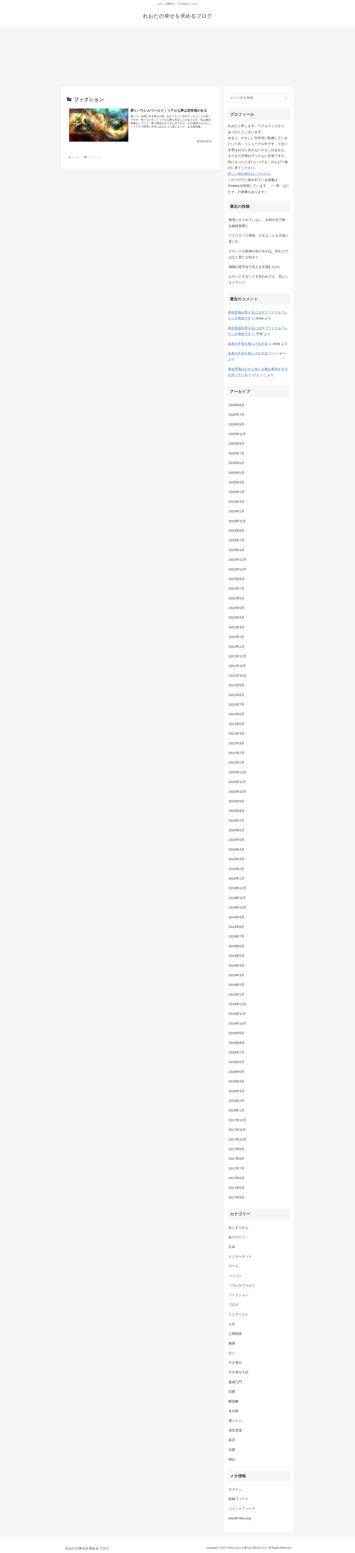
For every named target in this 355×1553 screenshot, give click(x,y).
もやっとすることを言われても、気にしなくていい (258, 279)
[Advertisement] (177, 56)
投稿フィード (238, 1499)
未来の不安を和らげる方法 (248, 344)
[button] (286, 98)
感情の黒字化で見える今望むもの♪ (254, 267)
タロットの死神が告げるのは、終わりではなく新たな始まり (258, 254)
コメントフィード (242, 1508)
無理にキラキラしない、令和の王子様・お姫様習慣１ (258, 223)
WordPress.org (240, 1518)
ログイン (235, 1489)
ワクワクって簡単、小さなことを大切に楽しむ (258, 238)
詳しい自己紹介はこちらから (249, 174)
